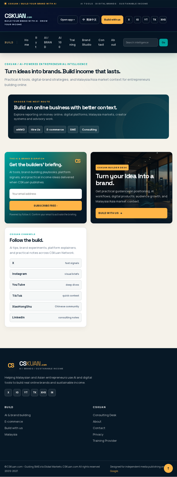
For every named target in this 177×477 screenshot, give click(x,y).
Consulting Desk (104, 415)
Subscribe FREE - (46, 205)
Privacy (98, 434)
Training (72, 42)
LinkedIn (45, 317)
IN (52, 392)
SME (73, 129)
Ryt (36, 42)
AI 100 (60, 42)
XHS (163, 19)
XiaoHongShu (45, 306)
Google (114, 471)
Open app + (67, 19)
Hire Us (35, 129)
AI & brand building (18, 415)
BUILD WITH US (108, 213)
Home (26, 42)
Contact (101, 42)
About (113, 42)
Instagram (45, 274)
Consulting (89, 129)
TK (154, 19)
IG (137, 19)
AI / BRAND (48, 42)
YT (146, 19)
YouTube (45, 285)
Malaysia (11, 434)
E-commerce (55, 129)
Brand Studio (86, 42)
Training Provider (105, 440)
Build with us (112, 19)
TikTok (45, 296)
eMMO (20, 129)
